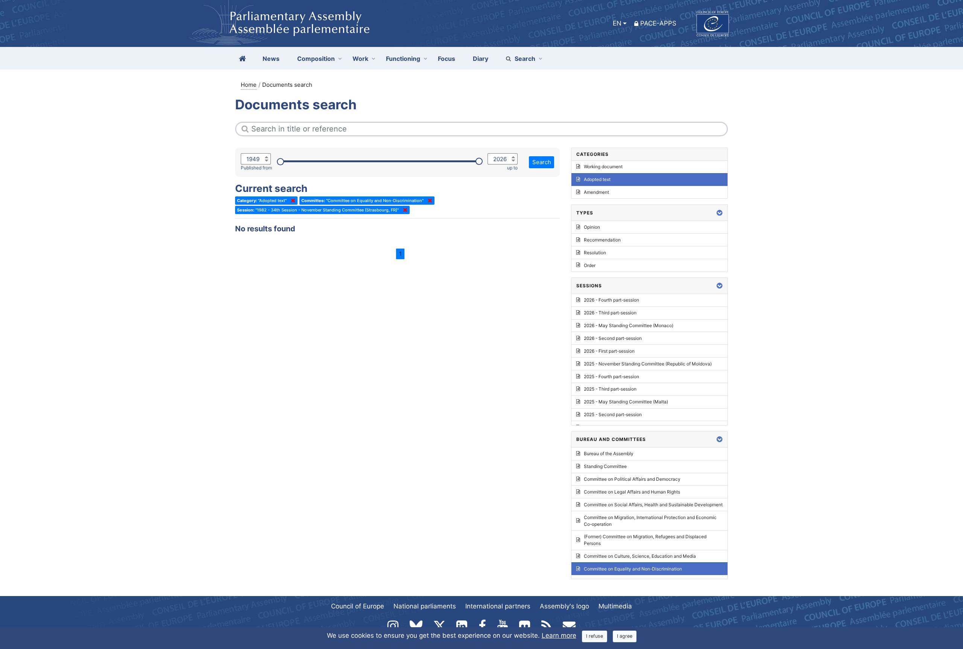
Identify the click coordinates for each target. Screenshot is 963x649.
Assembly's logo (564, 606)
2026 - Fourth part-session (611, 300)
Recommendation (602, 240)
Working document (603, 166)
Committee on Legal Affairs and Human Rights (632, 492)
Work (360, 58)
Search (525, 58)
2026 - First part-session (609, 351)
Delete (291, 200)
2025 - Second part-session (613, 414)
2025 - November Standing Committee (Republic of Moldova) (648, 364)
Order (589, 265)
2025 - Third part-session (610, 389)
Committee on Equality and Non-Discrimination (633, 569)
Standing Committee (605, 466)
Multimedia (615, 606)
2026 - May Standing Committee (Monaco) (628, 325)
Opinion (592, 227)
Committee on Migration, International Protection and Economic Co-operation (650, 521)
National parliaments (424, 606)
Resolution (595, 252)
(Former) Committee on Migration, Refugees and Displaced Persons (645, 540)
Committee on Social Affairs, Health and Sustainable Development (653, 504)
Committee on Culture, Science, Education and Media (640, 556)
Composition (316, 58)
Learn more (559, 635)
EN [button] (617, 23)
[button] (720, 213)
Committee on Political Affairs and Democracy (632, 479)
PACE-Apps (658, 23)
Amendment (596, 192)
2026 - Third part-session (610, 312)
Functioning (403, 58)
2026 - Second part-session (613, 338)
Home (249, 84)
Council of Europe (357, 606)
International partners (497, 606)
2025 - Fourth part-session (611, 376)
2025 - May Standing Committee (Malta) (626, 401)
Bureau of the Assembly (608, 453)
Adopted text (597, 179)
